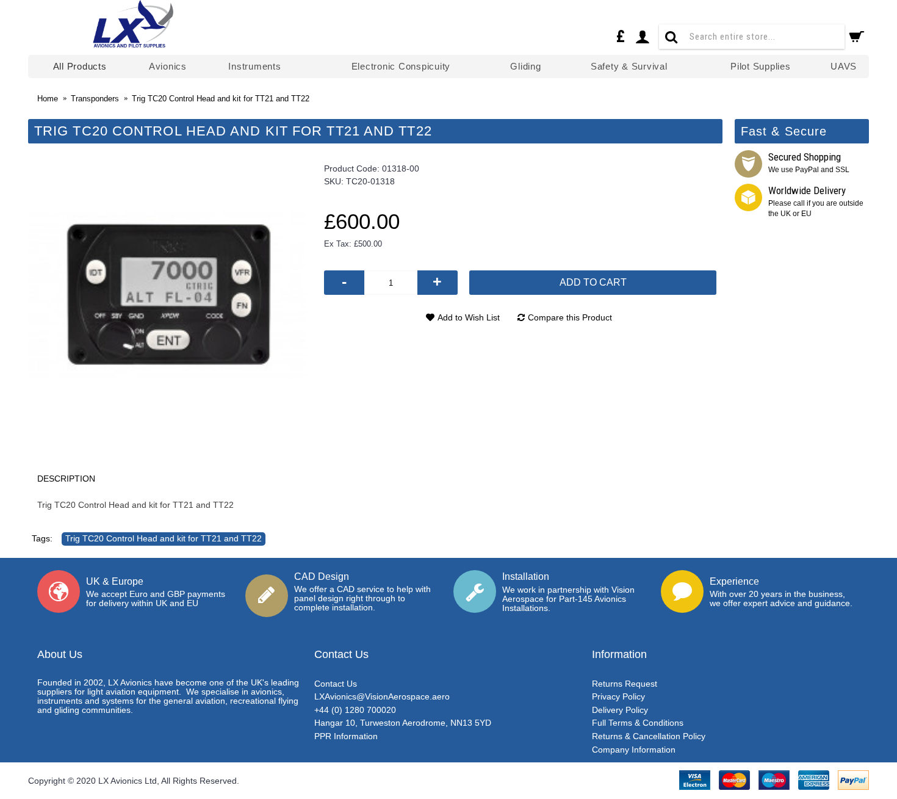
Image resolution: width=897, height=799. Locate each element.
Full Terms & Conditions (637, 723)
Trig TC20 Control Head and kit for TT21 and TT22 (163, 538)
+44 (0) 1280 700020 (355, 710)
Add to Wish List (469, 317)
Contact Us (335, 684)
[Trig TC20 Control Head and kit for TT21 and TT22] (167, 295)
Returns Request (624, 684)
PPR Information (346, 736)
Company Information (633, 749)
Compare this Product (570, 317)
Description (66, 478)
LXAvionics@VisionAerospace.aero (382, 696)
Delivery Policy (620, 710)
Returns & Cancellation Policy (648, 736)
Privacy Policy (618, 696)
